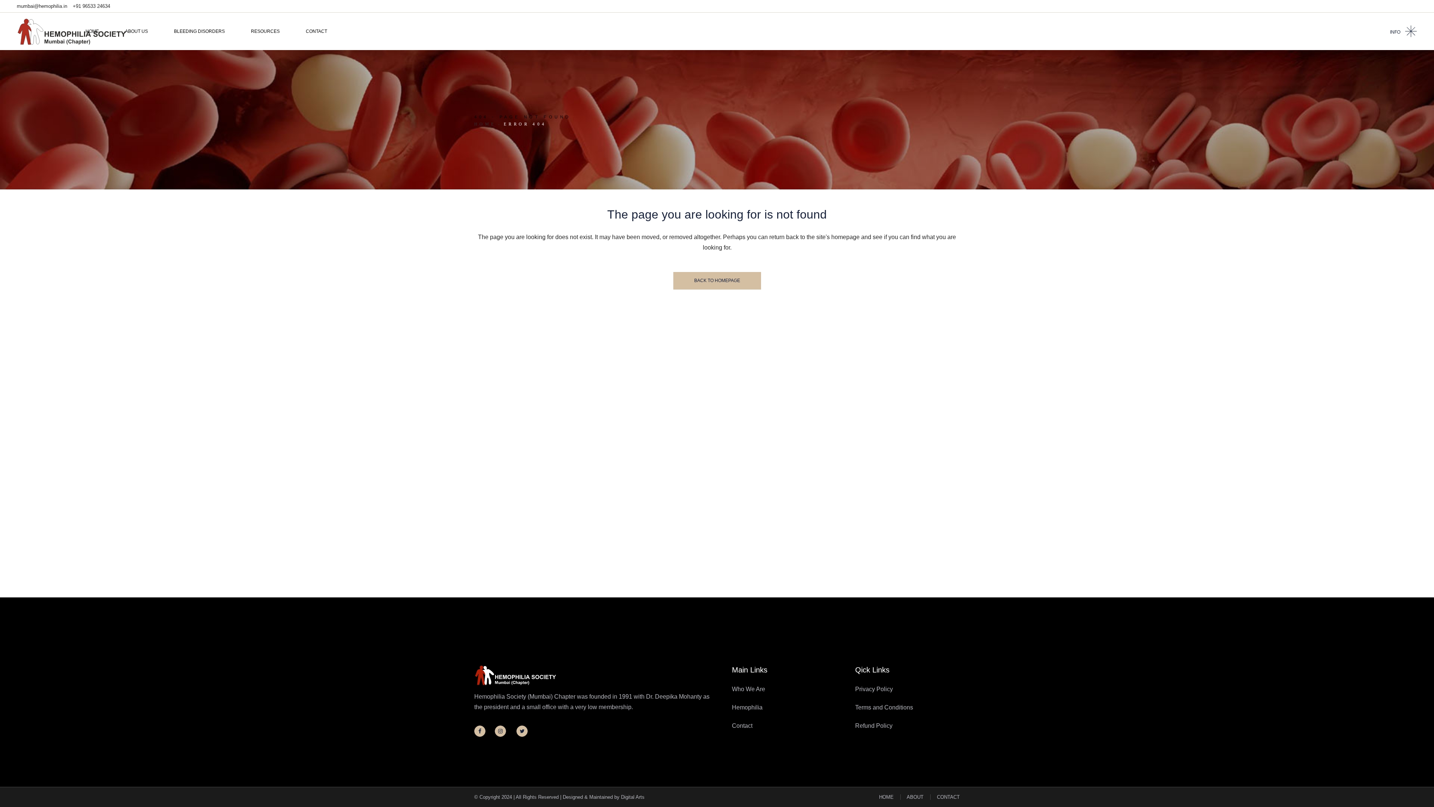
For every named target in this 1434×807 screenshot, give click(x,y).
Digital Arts (633, 797)
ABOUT (915, 797)
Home (485, 124)
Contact (742, 726)
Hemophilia (747, 707)
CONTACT (948, 797)
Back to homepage (717, 280)
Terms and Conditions (884, 707)
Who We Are (748, 689)
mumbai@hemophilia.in (42, 6)
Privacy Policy (874, 689)
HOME (886, 797)
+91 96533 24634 (91, 6)
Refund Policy (874, 726)
